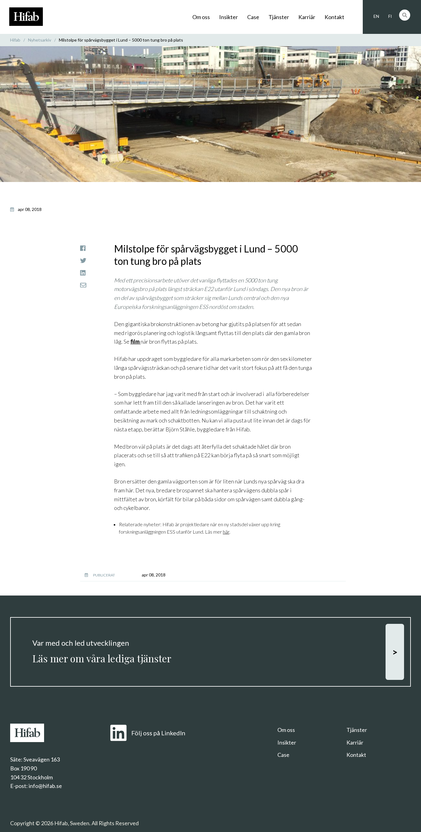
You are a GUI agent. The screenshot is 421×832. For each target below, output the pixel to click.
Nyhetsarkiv (39, 39)
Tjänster (278, 17)
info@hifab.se (45, 785)
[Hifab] (26, 24)
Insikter (228, 17)
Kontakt (334, 17)
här (226, 532)
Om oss (201, 17)
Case (253, 17)
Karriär (306, 17)
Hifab (15, 39)
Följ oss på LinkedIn (158, 733)
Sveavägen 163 (41, 759)
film (135, 341)
